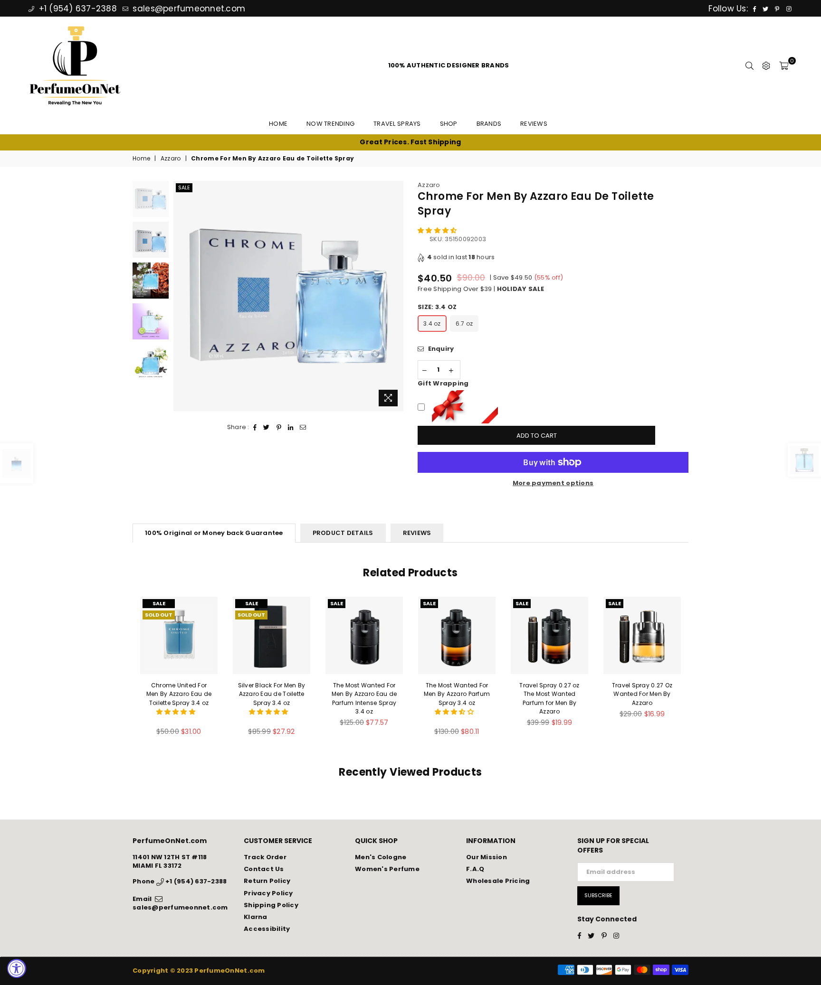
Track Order (265, 857)
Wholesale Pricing (498, 880)
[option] (410, 142)
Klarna (255, 916)
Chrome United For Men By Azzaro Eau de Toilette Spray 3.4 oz (178, 693)
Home (278, 123)
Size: (437, 307)
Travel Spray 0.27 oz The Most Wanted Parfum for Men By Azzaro (549, 698)
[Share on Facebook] (255, 427)
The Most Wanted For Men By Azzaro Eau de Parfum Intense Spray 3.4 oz (364, 698)
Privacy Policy (268, 893)
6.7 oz (464, 323)
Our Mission (486, 857)
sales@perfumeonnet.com (187, 8)
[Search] (749, 65)
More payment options (553, 483)
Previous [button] (181, 296)
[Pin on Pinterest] (279, 427)
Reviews (533, 123)
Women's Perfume (387, 868)
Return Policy (267, 880)
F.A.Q (475, 868)
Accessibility (267, 928)
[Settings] (766, 65)
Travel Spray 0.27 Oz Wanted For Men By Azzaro (642, 693)
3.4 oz (432, 323)
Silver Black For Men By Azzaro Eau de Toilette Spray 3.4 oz (271, 693)
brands (489, 123)
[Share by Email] (303, 427)
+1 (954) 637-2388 (76, 8)
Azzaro (171, 158)
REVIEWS (417, 532)
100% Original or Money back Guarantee (214, 532)
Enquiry (440, 349)
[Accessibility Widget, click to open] (16, 968)
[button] (438, 230)
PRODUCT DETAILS (343, 532)
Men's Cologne (380, 857)
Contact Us (264, 868)
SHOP (449, 123)
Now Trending (330, 123)
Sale (184, 187)
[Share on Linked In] (291, 427)
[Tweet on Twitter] (266, 427)
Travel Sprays (396, 123)
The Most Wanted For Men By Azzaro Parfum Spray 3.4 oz (457, 693)
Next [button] (395, 296)
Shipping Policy (271, 905)
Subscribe (598, 895)
